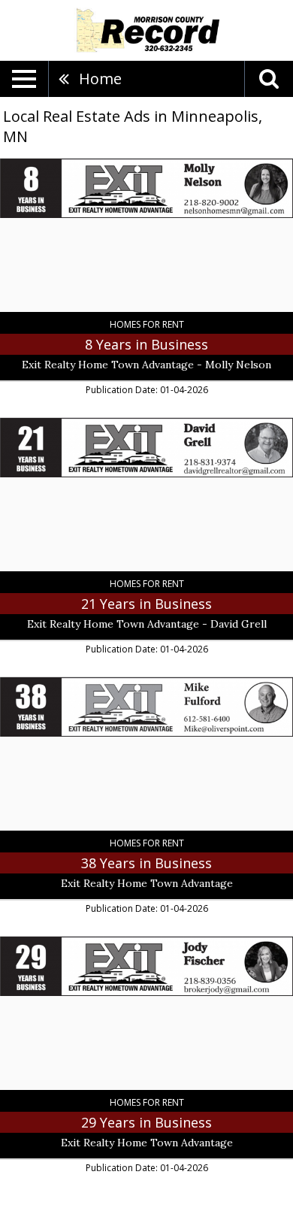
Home (100, 78)
